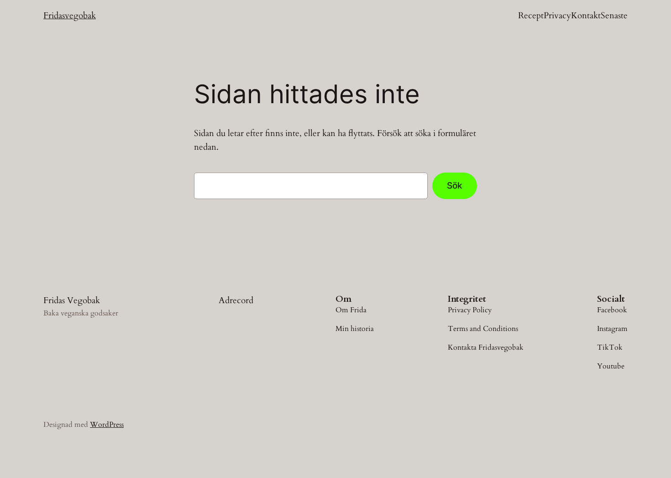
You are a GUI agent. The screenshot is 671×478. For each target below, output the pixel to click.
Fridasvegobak (69, 15)
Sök (454, 185)
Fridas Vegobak (71, 300)
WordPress (107, 425)
